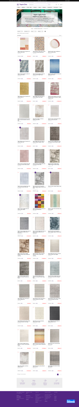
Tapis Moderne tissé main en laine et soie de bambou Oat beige (24, 321)
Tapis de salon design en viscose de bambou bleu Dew (54, 74)
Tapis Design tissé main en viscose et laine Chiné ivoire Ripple (54, 254)
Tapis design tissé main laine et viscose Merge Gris (23, 299)
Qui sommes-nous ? (37, 394)
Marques (44, 7)
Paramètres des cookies (38, 400)
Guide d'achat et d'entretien (48, 394)
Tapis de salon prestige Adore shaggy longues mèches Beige (53, 164)
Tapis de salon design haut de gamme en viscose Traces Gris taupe (23, 277)
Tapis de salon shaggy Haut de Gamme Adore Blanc (23, 209)
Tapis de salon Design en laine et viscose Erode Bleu (24, 74)
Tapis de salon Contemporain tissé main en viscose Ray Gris (54, 119)
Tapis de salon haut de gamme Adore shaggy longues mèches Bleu (54, 231)
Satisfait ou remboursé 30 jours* (45, 383)
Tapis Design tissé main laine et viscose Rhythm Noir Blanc (38, 97)
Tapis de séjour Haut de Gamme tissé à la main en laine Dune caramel (39, 254)
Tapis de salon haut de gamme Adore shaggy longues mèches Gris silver (39, 187)
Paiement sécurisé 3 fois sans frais (34, 383)
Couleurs (35, 7)
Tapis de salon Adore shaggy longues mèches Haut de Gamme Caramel (24, 254)
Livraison (36, 396)
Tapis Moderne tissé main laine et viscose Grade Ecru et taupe (39, 299)
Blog (54, 394)
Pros (60, 7)
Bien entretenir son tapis (48, 396)
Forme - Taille (29, 7)
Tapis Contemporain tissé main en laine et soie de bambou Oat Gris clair (24, 119)
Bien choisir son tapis (47, 395)
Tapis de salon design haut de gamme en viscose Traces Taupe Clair (39, 277)
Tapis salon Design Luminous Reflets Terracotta (38, 119)
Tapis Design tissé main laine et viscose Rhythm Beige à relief (38, 142)
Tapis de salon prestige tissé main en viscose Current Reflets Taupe (54, 142)
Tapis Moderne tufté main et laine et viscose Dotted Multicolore (39, 52)
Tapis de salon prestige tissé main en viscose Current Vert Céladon (54, 276)
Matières (23, 7)
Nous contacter (37, 395)
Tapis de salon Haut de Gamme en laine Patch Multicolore (39, 209)
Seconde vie (50, 7)
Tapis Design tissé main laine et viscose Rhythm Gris (54, 321)
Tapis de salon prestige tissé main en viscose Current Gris (39, 164)
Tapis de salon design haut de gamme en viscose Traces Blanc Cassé (23, 344)
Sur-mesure (56, 7)
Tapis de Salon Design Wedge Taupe (54, 186)
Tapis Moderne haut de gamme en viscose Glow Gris (24, 142)
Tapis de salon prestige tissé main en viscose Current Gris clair (24, 187)
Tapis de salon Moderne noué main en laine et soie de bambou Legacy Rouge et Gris (54, 97)
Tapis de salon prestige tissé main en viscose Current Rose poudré (24, 164)
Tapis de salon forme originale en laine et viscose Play (54, 52)
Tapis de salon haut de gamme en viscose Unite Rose (24, 52)
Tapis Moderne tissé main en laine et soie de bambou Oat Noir (54, 299)
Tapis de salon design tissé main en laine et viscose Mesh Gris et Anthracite (24, 232)
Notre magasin (67, 0)
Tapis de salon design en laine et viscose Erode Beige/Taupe (39, 74)
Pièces (19, 7)
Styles (40, 7)
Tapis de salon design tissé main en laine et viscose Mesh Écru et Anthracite (39, 232)
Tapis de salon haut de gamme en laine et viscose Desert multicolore (39, 344)
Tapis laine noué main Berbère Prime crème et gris (38, 321)
